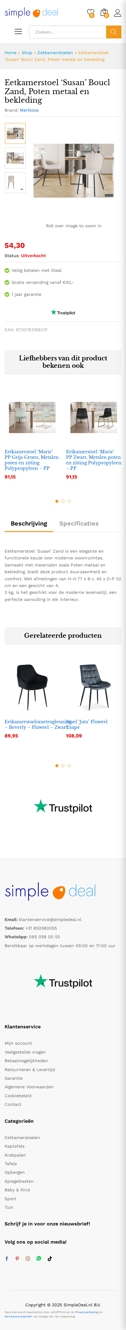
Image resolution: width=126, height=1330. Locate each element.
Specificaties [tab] (79, 523)
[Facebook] (7, 1259)
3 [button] (69, 501)
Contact (13, 1104)
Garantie (14, 1078)
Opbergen (15, 1172)
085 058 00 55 (44, 936)
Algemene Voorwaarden (29, 1086)
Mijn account (18, 1043)
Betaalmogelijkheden (26, 1060)
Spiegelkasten (19, 1181)
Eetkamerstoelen (55, 52)
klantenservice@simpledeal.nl (50, 919)
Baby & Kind (17, 1189)
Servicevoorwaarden (18, 1316)
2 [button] (63, 501)
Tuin (9, 1207)
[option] (15, 133)
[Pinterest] (17, 1259)
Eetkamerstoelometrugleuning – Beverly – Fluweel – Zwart (38, 724)
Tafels (11, 1163)
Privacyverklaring (86, 1312)
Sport (10, 1198)
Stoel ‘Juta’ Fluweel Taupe (87, 724)
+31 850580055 (41, 928)
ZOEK (113, 32)
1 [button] (56, 501)
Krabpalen (15, 1155)
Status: (12, 255)
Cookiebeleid (18, 1095)
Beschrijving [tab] (29, 523)
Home (11, 52)
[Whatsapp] (38, 1258)
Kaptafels (14, 1146)
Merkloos (29, 110)
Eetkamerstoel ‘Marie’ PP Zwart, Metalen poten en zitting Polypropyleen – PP (93, 460)
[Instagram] (27, 1259)
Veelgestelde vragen (25, 1052)
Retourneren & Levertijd (30, 1069)
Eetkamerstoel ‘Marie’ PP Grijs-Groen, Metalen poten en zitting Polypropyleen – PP (32, 460)
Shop (27, 52)
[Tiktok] (49, 1259)
